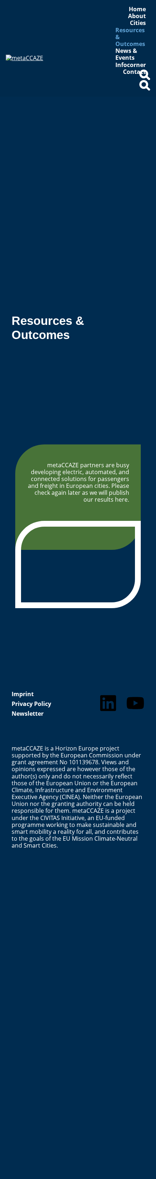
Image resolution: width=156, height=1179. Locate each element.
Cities (138, 23)
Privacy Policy (31, 704)
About (137, 16)
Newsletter (28, 714)
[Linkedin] (108, 703)
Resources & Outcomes (130, 37)
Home (137, 9)
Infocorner (130, 65)
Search (144, 77)
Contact (134, 71)
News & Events (126, 54)
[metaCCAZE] (47, 73)
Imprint (23, 694)
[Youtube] (135, 703)
